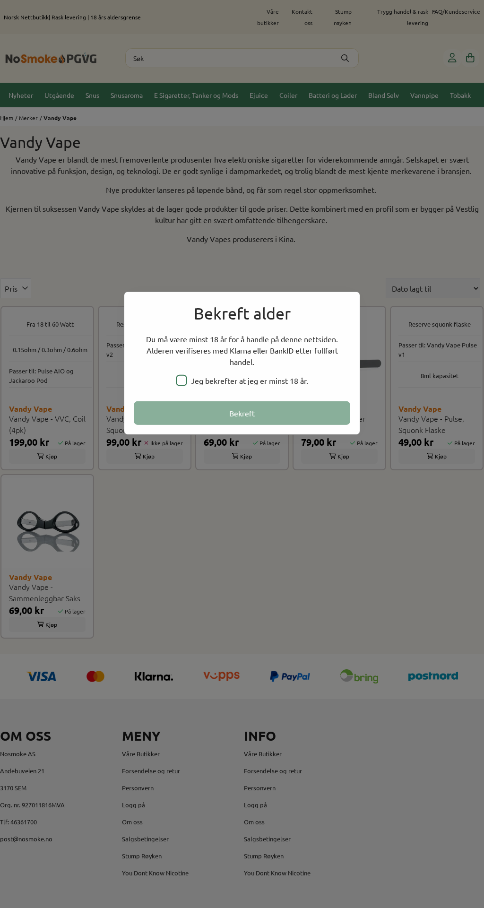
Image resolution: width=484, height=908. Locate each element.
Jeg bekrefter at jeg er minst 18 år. (249, 380)
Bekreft (242, 413)
